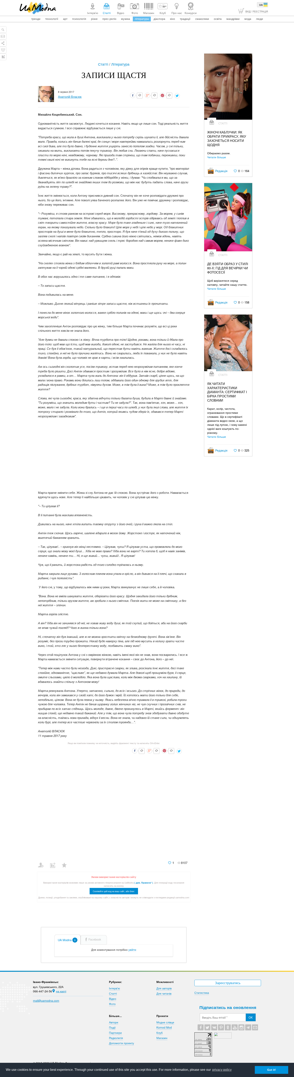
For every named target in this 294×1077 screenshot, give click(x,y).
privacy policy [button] (222, 1069)
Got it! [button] (271, 1069)
